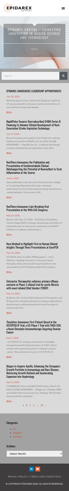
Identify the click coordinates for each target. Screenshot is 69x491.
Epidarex (17, 432)
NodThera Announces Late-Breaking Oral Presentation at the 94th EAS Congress (27, 208)
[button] (63, 8)
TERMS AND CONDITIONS (46, 476)
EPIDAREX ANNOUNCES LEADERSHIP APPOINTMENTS (33, 91)
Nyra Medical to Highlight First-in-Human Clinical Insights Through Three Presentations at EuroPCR (32, 245)
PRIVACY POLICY (17, 476)
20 (42, 405)
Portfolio (17, 436)
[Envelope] (37, 469)
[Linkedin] (31, 469)
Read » (9, 112)
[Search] (63, 76)
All (14, 429)
